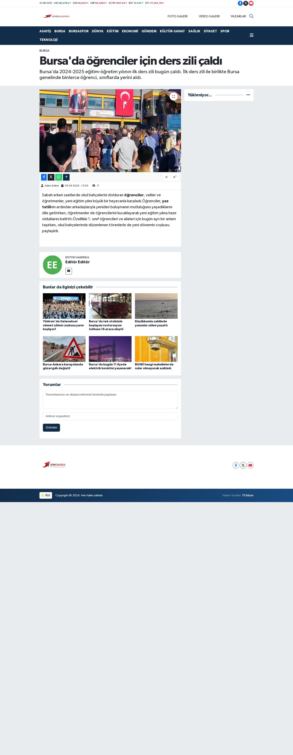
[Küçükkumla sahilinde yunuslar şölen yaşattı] (156, 306)
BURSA (59, 31)
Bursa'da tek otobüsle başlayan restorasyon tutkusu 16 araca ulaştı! (106, 325)
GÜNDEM (149, 31)
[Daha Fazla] (66, 177)
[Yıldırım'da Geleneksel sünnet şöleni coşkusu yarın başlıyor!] (64, 306)
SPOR (224, 31)
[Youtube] (250, 465)
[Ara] (251, 16)
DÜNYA (97, 31)
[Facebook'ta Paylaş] (44, 177)
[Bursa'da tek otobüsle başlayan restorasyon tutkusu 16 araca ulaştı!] (110, 306)
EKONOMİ (130, 31)
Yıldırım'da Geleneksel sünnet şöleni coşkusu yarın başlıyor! (63, 325)
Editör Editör (52, 186)
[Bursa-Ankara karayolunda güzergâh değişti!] (64, 349)
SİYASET (210, 31)
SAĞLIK (194, 31)
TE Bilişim (248, 495)
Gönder (51, 427)
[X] (243, 465)
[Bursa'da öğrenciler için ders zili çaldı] (110, 130)
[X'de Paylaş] (51, 177)
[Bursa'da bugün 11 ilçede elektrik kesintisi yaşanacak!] (110, 349)
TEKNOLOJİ (48, 39)
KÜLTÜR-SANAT (172, 31)
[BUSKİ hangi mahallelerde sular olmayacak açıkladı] (156, 349)
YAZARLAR (238, 16)
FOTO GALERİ (178, 16)
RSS (47, 495)
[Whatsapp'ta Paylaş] (58, 177)
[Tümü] (248, 95)
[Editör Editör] (52, 264)
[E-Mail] (68, 271)
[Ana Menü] (252, 35)
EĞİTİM (113, 31)
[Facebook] (236, 465)
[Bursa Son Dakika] (56, 16)
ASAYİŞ (45, 31)
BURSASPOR (78, 31)
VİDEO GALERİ (209, 16)
